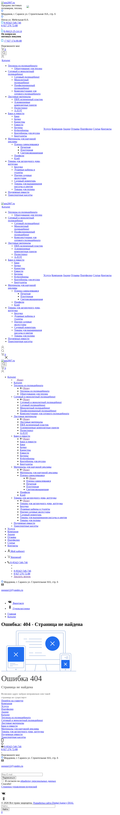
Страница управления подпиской (19, 786)
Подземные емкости (18, 192)
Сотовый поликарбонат (27, 77)
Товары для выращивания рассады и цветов (28, 185)
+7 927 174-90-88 (13, 41)
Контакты (106, 129)
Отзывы (75, 129)
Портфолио (86, 129)
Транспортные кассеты (20, 195)
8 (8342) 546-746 (12, 22)
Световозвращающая (31, 152)
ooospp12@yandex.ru (12, 590)
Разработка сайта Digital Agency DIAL (53, 803)
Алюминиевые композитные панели (25, 103)
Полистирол (20, 107)
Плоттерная (26, 150)
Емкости (18, 124)
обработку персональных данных (38, 781)
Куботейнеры (21, 130)
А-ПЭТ (18, 110)
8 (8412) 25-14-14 (13, 31)
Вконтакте (18, 603)
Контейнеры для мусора (27, 133)
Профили (19, 155)
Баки (16, 116)
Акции (66, 129)
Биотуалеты (20, 136)
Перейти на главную (12, 700)
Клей (17, 158)
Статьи (96, 129)
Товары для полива (24, 189)
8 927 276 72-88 (9, 25)
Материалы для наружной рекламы (39, 472)
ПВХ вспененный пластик (28, 99)
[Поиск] (4, 53)
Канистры (19, 122)
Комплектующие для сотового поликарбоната (27, 92)
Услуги (47, 129)
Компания (57, 129)
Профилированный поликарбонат (24, 86)
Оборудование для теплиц (28, 68)
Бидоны (18, 127)
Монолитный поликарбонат (21, 81)
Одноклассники (21, 608)
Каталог (6, 60)
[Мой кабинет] (2, 57)
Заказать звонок (22, 576)
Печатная (25, 147)
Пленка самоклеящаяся (26, 144)
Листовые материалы (19, 96)
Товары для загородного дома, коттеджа (41, 503)
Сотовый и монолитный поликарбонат (21, 72)
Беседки (18, 166)
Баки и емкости (16, 113)
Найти (5, 809)
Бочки (17, 119)
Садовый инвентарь (25, 181)
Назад (20, 379)
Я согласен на (30, 781)
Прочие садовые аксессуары (23, 176)
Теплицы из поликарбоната (22, 65)
